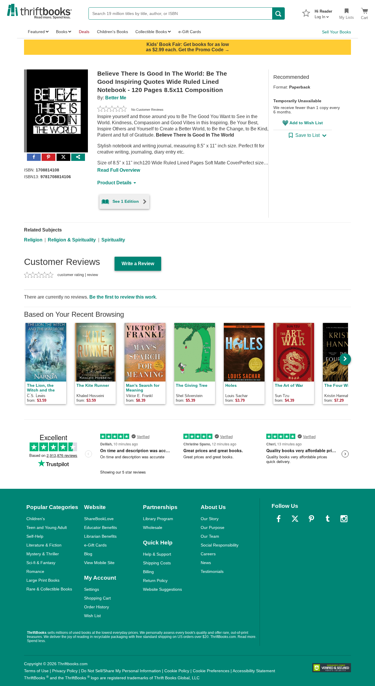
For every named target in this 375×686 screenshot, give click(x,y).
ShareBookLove (99, 518)
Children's (35, 518)
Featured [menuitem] (36, 31)
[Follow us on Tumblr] (328, 519)
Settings (91, 589)
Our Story (210, 518)
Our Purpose (212, 527)
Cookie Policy (176, 670)
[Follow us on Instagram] (344, 519)
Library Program (158, 518)
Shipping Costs (157, 563)
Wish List (92, 615)
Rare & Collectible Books (49, 589)
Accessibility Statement (254, 670)
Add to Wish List (306, 122)
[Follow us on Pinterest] (311, 519)
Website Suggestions (162, 589)
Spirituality (113, 239)
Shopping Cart (97, 598)
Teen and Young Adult (46, 527)
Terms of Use (36, 670)
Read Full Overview (118, 170)
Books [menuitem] (61, 31)
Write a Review (138, 263)
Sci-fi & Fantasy (40, 562)
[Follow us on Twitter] (295, 519)
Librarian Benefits (100, 536)
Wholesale (152, 527)
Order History (96, 607)
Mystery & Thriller (42, 553)
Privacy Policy (65, 670)
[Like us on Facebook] (279, 519)
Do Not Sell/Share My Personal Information (121, 670)
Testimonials (212, 571)
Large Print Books (42, 580)
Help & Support (157, 554)
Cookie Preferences (211, 670)
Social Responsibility (219, 545)
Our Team (210, 536)
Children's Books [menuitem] (112, 31)
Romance (35, 571)
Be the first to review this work (122, 297)
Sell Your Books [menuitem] (336, 32)
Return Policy (155, 580)
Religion (33, 239)
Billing (148, 571)
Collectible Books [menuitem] (151, 31)
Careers (208, 553)
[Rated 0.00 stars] (112, 109)
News (206, 562)
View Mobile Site (99, 562)
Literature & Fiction (44, 545)
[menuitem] (323, 12)
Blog (88, 553)
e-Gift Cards (95, 545)
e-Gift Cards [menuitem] (189, 31)
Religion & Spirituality (72, 239)
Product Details (114, 182)
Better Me (115, 97)
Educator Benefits (100, 527)
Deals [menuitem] (84, 31)
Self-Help (34, 536)
